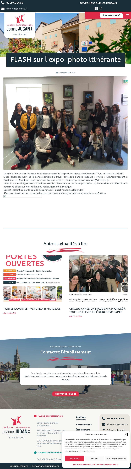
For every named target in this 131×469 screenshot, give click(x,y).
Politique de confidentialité (44, 466)
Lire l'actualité (9, 313)
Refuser (94, 458)
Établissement (83, 429)
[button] (126, 434)
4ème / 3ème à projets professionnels (47, 424)
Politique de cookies (82, 464)
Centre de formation (81, 418)
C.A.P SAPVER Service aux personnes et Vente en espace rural (51, 443)
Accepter (74, 458)
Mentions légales (19, 466)
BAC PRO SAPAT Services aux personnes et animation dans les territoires (52, 433)
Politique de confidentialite (105, 464)
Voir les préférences (116, 458)
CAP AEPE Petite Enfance (49, 459)
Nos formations (84, 424)
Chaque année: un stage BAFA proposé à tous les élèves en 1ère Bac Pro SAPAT (97, 310)
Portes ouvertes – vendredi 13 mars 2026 (32, 308)
